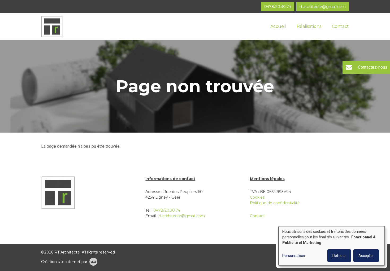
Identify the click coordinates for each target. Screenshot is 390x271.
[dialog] (332, 246)
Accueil (278, 26)
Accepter (366, 255)
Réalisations (309, 26)
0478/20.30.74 (166, 210)
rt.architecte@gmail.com (182, 215)
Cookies (257, 197)
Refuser (339, 255)
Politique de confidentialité (275, 202)
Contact (340, 26)
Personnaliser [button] (293, 255)
